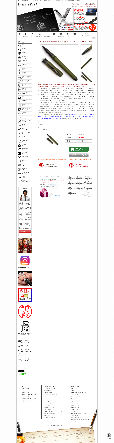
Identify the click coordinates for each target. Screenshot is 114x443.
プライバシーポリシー (28, 401)
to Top (108, 432)
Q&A (23, 390)
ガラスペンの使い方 (26, 359)
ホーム (19, 36)
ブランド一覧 (39, 36)
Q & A (32, 36)
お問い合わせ (75, 36)
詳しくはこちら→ (59, 195)
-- (49, 386)
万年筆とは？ (24, 345)
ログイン (23, 354)
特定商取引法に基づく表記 (29, 399)
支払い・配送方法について (29, 394)
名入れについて (25, 349)
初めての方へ (26, 36)
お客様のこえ (61, 36)
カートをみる (25, 388)
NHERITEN (27, 5)
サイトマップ (25, 396)
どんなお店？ (24, 340)
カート (67, 36)
